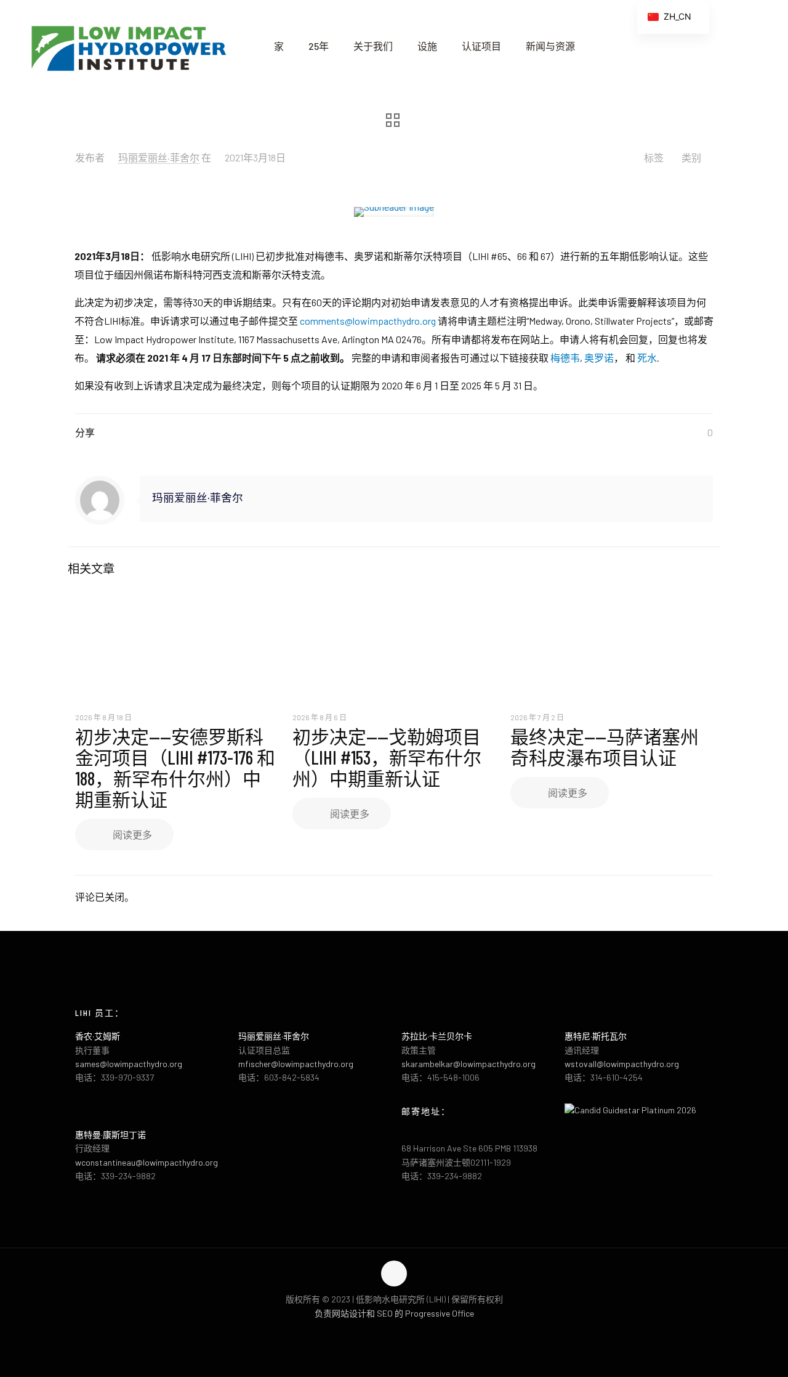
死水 (647, 358)
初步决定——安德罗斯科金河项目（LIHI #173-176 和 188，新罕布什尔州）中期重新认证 (175, 767)
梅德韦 (565, 358)
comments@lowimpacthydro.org (369, 321)
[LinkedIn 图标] (407, 1332)
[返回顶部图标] (394, 1273)
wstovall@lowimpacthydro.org (622, 1063)
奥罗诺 (599, 358)
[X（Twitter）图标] (394, 1332)
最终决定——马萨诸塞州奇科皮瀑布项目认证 (604, 746)
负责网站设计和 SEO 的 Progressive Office (394, 1313)
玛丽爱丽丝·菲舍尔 (158, 157)
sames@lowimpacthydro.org (128, 1063)
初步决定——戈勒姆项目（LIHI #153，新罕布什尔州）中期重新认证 (386, 757)
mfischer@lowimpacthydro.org (295, 1063)
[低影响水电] (127, 46)
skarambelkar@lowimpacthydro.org (468, 1063)
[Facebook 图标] (381, 1332)
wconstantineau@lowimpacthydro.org (146, 1162)
